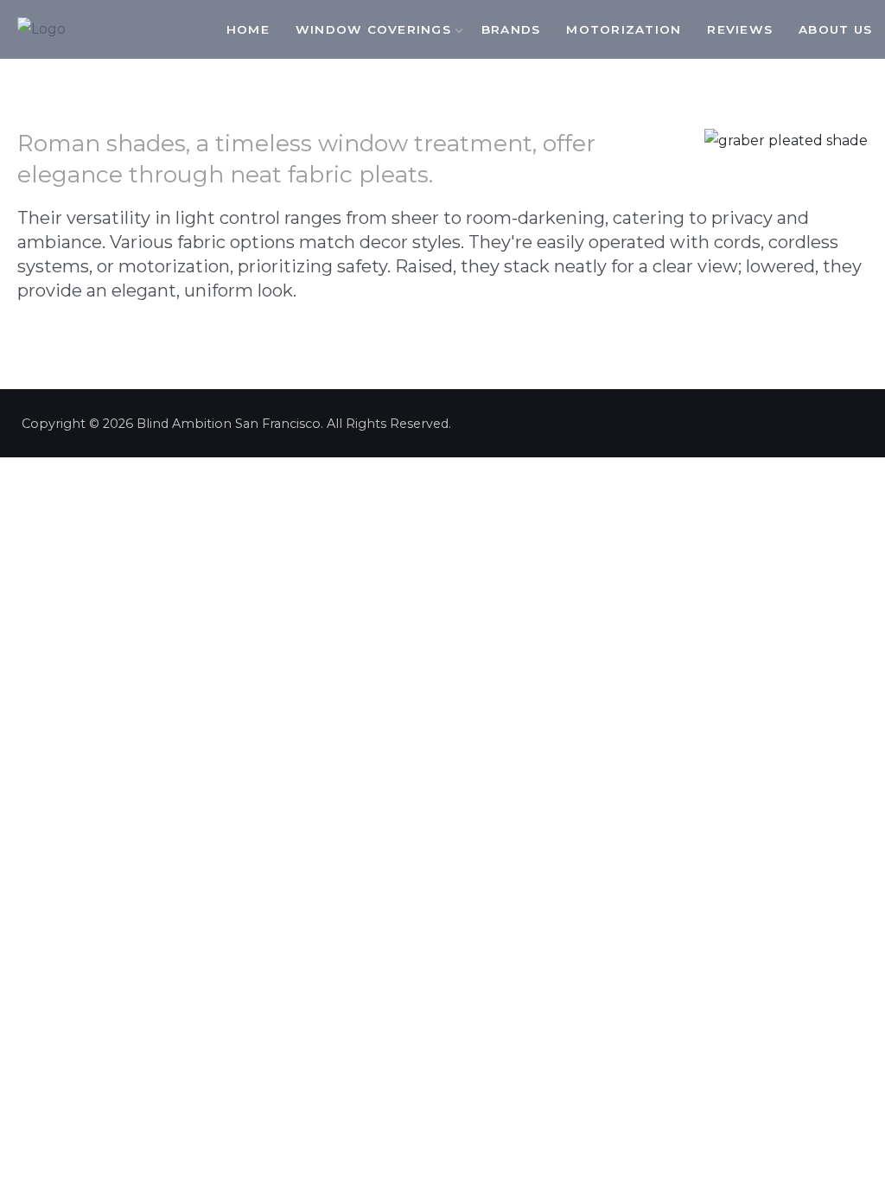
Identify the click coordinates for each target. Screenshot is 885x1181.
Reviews (740, 29)
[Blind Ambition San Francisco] (41, 29)
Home (248, 29)
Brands (511, 29)
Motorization (623, 29)
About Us (835, 29)
